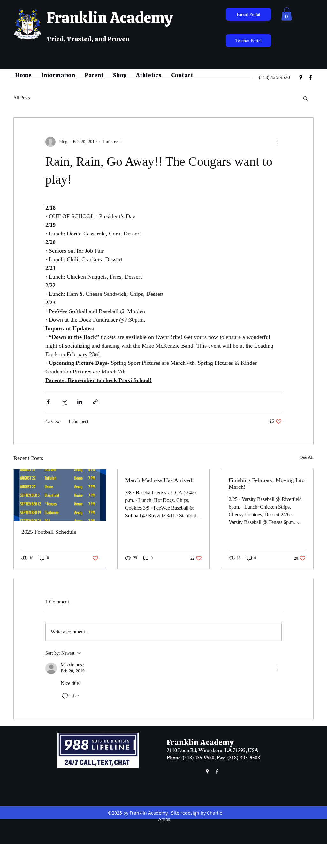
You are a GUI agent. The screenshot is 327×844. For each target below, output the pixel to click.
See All (307, 457)
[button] (286, 14)
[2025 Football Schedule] (60, 495)
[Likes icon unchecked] (65, 696)
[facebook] (310, 77)
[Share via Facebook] (48, 402)
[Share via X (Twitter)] (64, 402)
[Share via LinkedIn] (80, 402)
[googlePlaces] (301, 77)
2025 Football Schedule (48, 532)
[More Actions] (278, 668)
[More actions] (278, 142)
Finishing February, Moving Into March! (267, 483)
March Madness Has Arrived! (159, 480)
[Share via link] (95, 402)
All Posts (21, 98)
